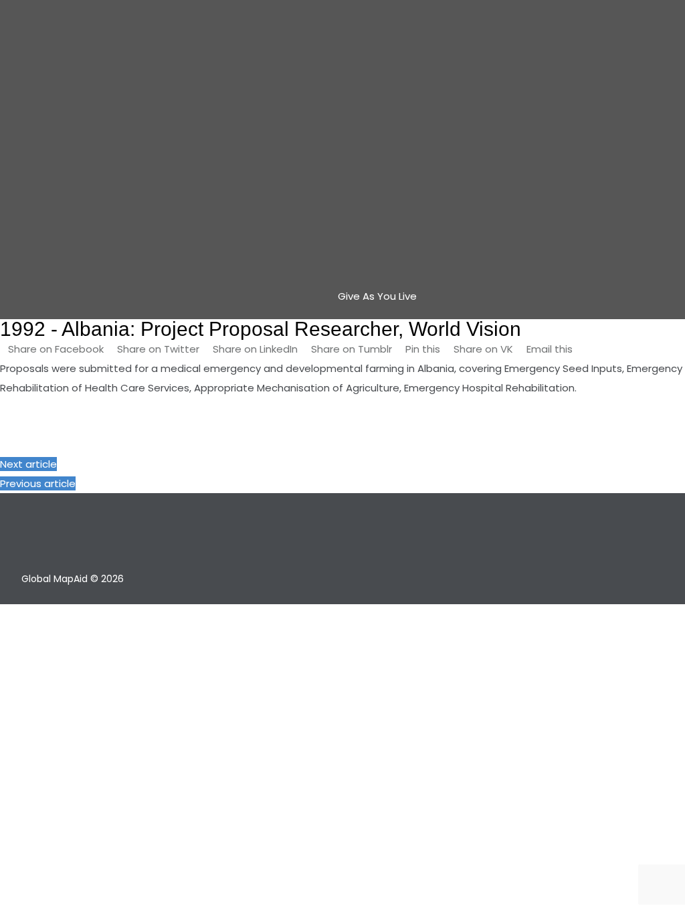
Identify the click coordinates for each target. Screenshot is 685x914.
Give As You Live (377, 296)
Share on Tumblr (351, 349)
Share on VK (483, 349)
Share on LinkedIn (255, 349)
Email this (548, 349)
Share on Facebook (57, 349)
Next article (28, 464)
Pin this (423, 349)
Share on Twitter (158, 349)
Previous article (38, 483)
